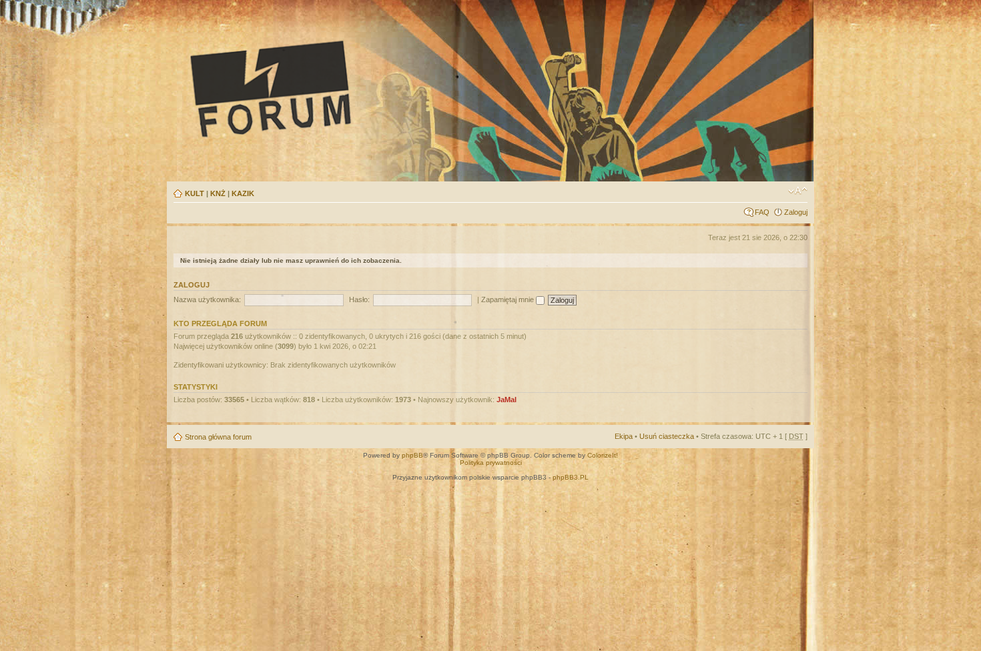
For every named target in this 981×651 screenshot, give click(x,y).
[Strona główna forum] (394, 88)
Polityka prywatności (491, 462)
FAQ (762, 212)
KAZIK (243, 193)
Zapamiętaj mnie (508, 299)
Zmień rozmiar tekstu (797, 191)
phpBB (412, 455)
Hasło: (359, 299)
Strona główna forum (218, 437)
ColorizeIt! (602, 455)
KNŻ (218, 193)
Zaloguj (795, 212)
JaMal (507, 400)
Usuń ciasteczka (666, 436)
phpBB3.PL (571, 477)
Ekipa (624, 436)
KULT (194, 193)
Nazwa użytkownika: (207, 299)
